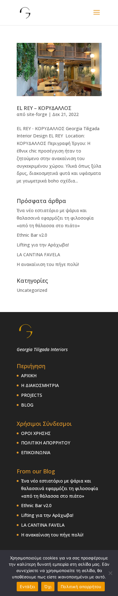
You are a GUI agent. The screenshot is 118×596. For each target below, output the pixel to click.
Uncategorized (32, 290)
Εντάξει (27, 586)
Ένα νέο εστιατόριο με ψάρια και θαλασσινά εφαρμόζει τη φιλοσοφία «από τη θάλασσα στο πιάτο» (55, 218)
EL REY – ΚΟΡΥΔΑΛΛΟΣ (44, 108)
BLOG (27, 405)
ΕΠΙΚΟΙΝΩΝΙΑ (35, 452)
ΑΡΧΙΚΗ (29, 376)
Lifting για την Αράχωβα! (43, 245)
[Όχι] (110, 573)
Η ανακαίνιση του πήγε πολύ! (48, 264)
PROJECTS (31, 395)
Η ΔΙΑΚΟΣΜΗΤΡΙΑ (40, 385)
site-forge (37, 114)
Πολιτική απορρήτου (81, 586)
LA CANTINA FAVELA (38, 254)
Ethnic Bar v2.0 (32, 235)
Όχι (47, 586)
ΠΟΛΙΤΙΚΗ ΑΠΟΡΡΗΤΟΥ (45, 443)
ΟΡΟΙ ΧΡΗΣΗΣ (36, 433)
